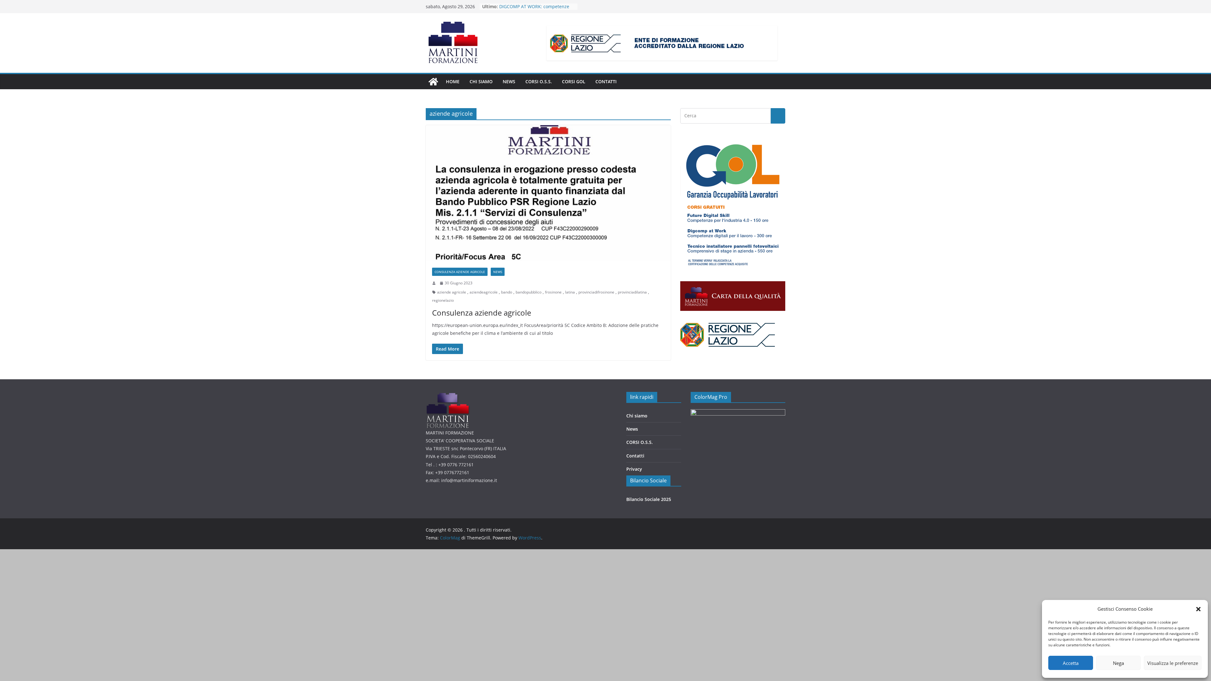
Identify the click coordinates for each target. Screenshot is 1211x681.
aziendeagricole (484, 292)
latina (570, 292)
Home (452, 81)
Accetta (1071, 663)
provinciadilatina (632, 292)
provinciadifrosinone (596, 292)
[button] (1198, 609)
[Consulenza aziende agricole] (548, 193)
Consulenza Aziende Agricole (460, 272)
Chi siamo (481, 81)
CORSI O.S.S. (538, 81)
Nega (1118, 663)
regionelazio (443, 300)
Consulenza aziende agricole (481, 312)
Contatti (606, 81)
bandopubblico (528, 292)
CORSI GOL (573, 81)
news (509, 81)
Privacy (634, 469)
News (632, 429)
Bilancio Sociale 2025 (648, 499)
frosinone (553, 292)
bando (506, 292)
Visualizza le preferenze (1172, 663)
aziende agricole (451, 292)
